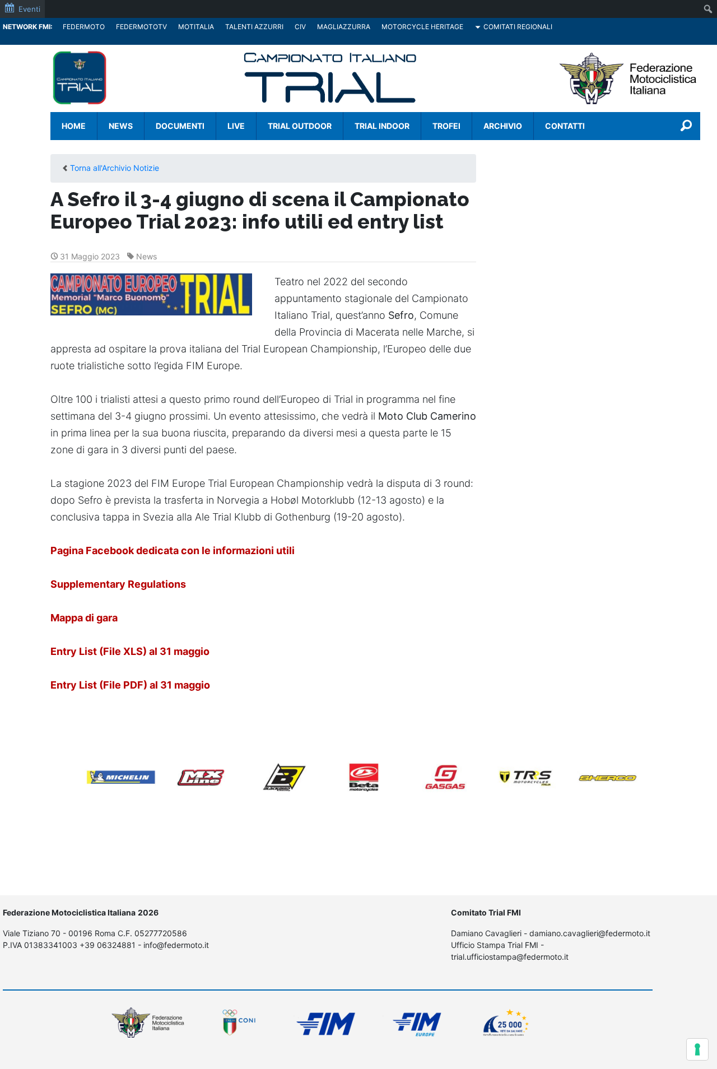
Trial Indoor (382, 126)
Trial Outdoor (300, 126)
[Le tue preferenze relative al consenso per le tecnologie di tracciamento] (697, 1049)
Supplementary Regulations (118, 584)
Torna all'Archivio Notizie (114, 168)
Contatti (565, 126)
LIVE (236, 126)
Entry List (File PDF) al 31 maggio (130, 685)
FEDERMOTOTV (141, 26)
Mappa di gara (84, 618)
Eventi (29, 8)
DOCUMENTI (180, 126)
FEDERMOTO (84, 26)
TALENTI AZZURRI (254, 26)
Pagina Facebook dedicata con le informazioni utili (172, 550)
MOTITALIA (196, 26)
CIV (300, 26)
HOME (74, 126)
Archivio (502, 126)
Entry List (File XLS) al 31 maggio (129, 651)
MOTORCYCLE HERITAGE (422, 26)
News (146, 256)
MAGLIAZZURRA (343, 26)
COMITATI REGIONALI (517, 26)
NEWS (121, 126)
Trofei (446, 126)
